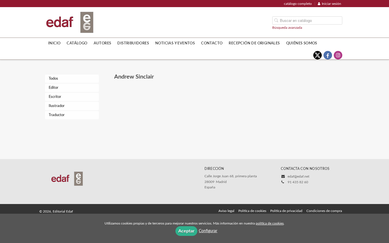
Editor (53, 88)
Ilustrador (57, 106)
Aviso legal (226, 211)
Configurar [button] (208, 231)
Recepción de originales (254, 43)
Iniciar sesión (331, 3)
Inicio (54, 43)
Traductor (57, 115)
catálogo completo (298, 3)
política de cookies (270, 223)
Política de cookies (252, 211)
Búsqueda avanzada (287, 27)
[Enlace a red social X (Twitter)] (317, 55)
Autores (102, 43)
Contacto (211, 43)
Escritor (55, 97)
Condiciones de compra (324, 211)
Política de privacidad (286, 211)
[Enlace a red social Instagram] (338, 55)
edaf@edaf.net (298, 176)
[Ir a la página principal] (69, 22)
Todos (53, 79)
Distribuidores (133, 43)
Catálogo (77, 43)
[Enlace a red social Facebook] (328, 55)
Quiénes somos (301, 43)
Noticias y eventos (175, 43)
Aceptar (186, 231)
